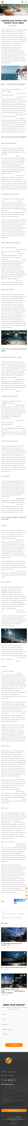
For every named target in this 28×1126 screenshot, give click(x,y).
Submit (15, 1045)
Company (13, 5)
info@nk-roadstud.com (8, 1072)
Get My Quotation (15, 1110)
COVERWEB (18, 1117)
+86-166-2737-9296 (7, 1075)
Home (4, 5)
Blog (8, 5)
